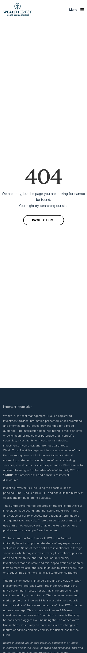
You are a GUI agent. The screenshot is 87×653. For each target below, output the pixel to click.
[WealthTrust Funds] (17, 9)
